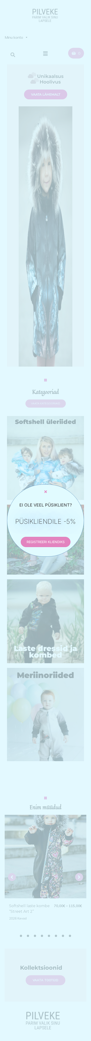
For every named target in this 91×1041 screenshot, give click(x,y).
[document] (45, 520)
